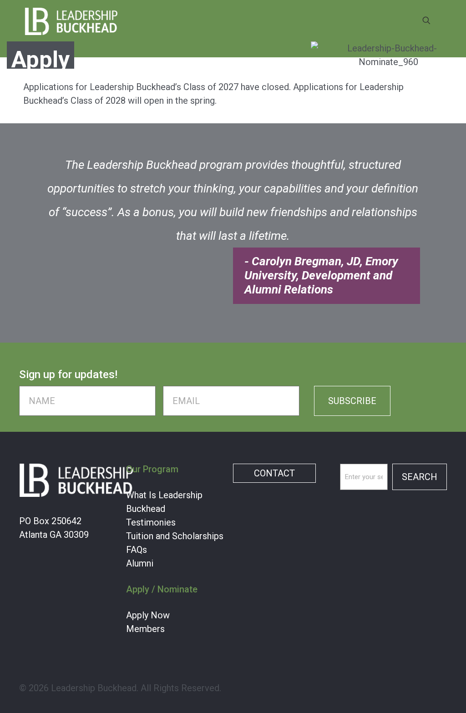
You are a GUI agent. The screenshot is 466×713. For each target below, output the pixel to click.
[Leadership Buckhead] (71, 20)
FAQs (136, 549)
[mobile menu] (394, 20)
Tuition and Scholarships (174, 536)
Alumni (139, 563)
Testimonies (151, 522)
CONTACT (274, 473)
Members (145, 628)
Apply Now (148, 615)
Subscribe (352, 400)
